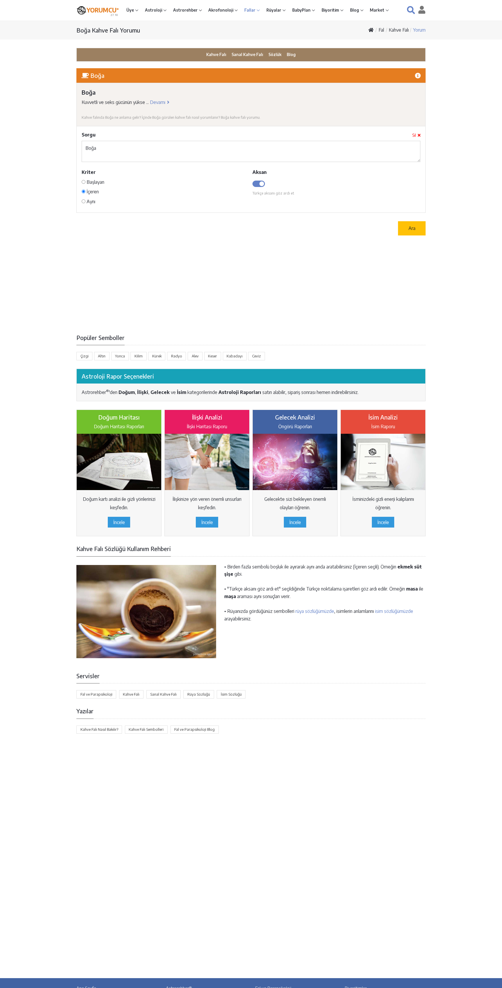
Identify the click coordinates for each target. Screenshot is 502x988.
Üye (130, 10)
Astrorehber (185, 10)
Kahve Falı (399, 30)
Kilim (139, 356)
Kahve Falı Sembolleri (146, 729)
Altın (101, 356)
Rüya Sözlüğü (198, 694)
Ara (411, 228)
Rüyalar (274, 10)
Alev (195, 356)
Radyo (176, 356)
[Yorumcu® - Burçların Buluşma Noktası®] (81, 10)
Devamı (157, 102)
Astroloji (154, 10)
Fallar (250, 10)
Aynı (90, 201)
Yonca (120, 356)
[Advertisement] (251, 284)
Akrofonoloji (221, 10)
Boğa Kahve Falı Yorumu (108, 30)
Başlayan (94, 182)
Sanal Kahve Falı (247, 54)
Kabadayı (235, 356)
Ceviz (256, 356)
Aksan (259, 172)
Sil (414, 135)
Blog (355, 10)
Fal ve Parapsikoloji (96, 694)
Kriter (89, 172)
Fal (381, 30)
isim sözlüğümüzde (394, 611)
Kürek (157, 356)
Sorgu (89, 135)
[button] (411, 10)
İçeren (92, 192)
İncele (119, 522)
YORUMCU (103, 10)
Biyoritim (331, 10)
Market (377, 10)
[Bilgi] (418, 75)
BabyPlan (301, 10)
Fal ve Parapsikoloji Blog (194, 729)
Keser (212, 356)
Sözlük (275, 54)
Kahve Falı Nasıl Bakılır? (99, 729)
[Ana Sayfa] (371, 30)
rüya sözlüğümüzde (314, 611)
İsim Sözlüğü (231, 694)
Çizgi (84, 356)
